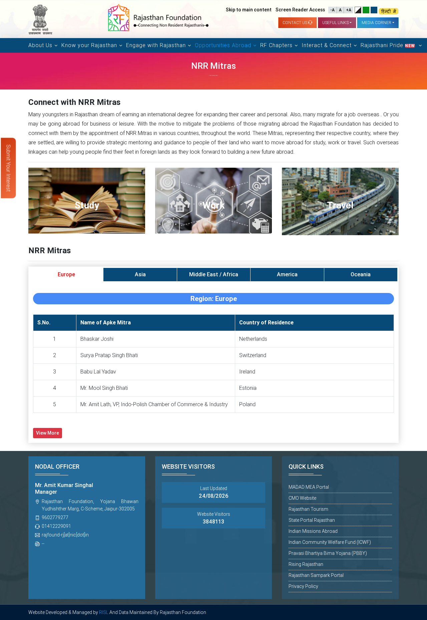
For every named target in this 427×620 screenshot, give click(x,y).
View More (47, 433)
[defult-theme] (374, 10)
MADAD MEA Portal (309, 487)
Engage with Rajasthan (156, 45)
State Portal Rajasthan (312, 520)
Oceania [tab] (361, 274)
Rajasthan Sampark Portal (316, 575)
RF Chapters (276, 45)
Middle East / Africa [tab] (213, 274)
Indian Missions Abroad (313, 531)
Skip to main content (249, 9)
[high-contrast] (358, 10)
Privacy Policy (303, 586)
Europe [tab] (66, 274)
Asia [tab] (140, 274)
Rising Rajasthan (306, 564)
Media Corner (376, 22)
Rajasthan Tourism (308, 509)
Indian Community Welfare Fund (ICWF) (330, 542)
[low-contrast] (366, 10)
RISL (103, 612)
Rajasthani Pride (388, 45)
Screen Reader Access (300, 9)
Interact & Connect (327, 45)
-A (332, 10)
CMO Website (302, 498)
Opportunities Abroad (223, 45)
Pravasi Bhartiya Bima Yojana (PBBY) (328, 553)
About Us (40, 45)
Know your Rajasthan (89, 45)
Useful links (335, 22)
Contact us (295, 22)
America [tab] (287, 274)
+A (348, 10)
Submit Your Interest (8, 168)
